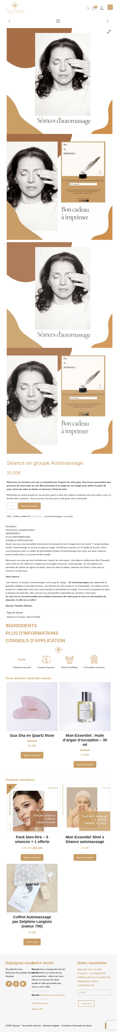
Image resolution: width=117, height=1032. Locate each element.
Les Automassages (53, 516)
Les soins (68, 516)
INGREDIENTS (13, 533)
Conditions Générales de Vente (77, 1025)
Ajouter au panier (29, 506)
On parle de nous (14, 969)
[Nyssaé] (61, 7)
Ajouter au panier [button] (32, 755)
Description (11, 526)
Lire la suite (32, 942)
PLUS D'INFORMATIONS (18, 537)
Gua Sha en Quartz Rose (32, 735)
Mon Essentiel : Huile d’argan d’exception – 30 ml (85, 740)
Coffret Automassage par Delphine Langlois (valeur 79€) (32, 921)
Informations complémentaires (20, 530)
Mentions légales (51, 1025)
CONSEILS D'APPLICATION (19, 540)
